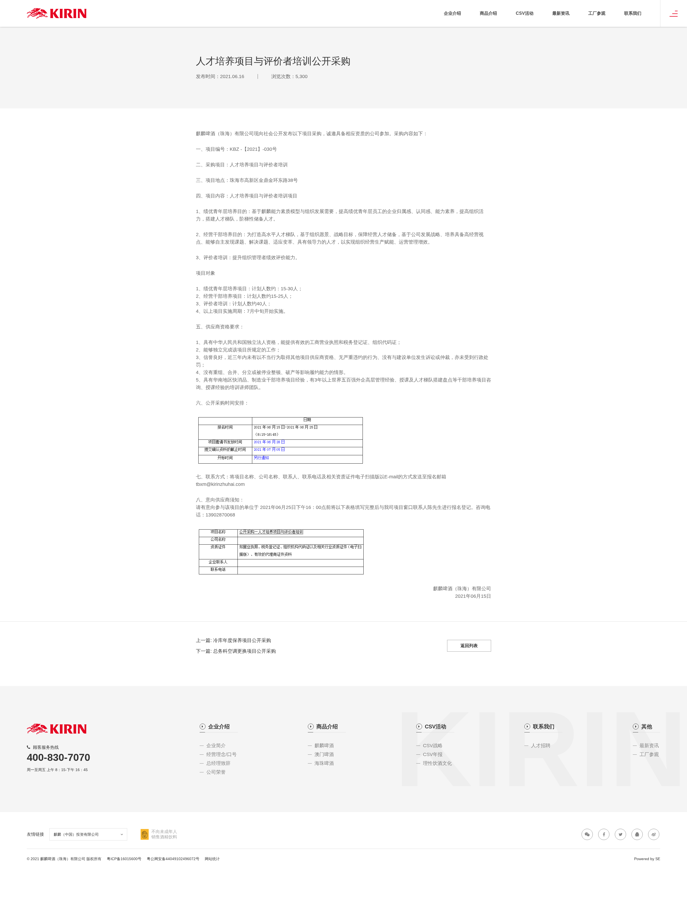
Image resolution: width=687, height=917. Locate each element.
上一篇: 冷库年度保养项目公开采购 (233, 640)
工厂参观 (596, 13)
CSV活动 (524, 13)
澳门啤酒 (324, 754)
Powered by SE (647, 859)
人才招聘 (540, 745)
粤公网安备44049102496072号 (173, 859)
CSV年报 (433, 754)
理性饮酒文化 (437, 763)
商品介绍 (488, 13)
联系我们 (632, 13)
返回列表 (469, 645)
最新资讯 (560, 13)
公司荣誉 (216, 772)
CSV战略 (433, 745)
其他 (646, 726)
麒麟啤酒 (324, 745)
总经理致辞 (218, 763)
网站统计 (212, 859)
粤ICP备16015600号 (124, 859)
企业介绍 (452, 13)
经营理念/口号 (221, 754)
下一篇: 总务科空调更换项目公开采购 (236, 651)
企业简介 (216, 745)
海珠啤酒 (324, 763)
